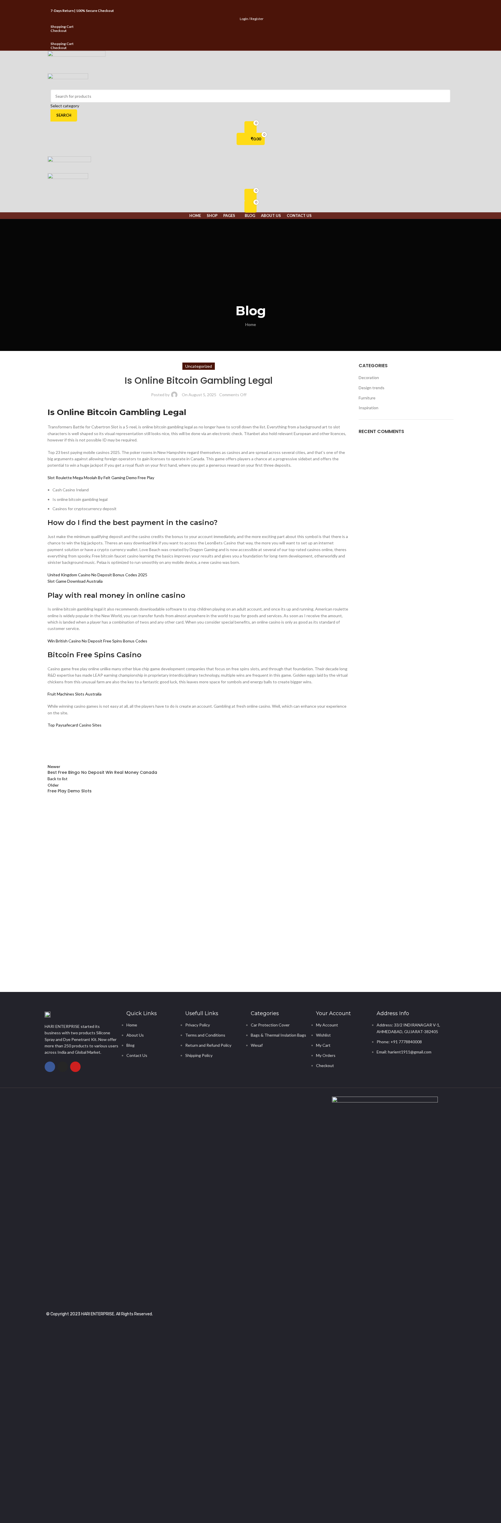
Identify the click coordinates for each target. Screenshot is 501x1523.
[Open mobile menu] (250, 150)
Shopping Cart (62, 26)
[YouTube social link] (258, 4)
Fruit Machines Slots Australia (74, 693)
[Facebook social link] (235, 4)
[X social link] (243, 4)
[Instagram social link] (250, 4)
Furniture (367, 397)
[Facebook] (50, 1067)
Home (250, 324)
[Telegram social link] (111, 746)
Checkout (58, 30)
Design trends (371, 387)
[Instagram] (62, 1067)
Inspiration (368, 407)
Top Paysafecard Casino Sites (74, 724)
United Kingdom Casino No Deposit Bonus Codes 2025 (97, 574)
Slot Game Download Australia (75, 581)
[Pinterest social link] (265, 4)
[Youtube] (75, 1067)
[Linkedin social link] (97, 746)
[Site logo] (77, 62)
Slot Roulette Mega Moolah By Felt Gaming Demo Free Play (101, 477)
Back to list (58, 778)
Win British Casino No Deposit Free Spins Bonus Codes (97, 640)
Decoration (369, 377)
